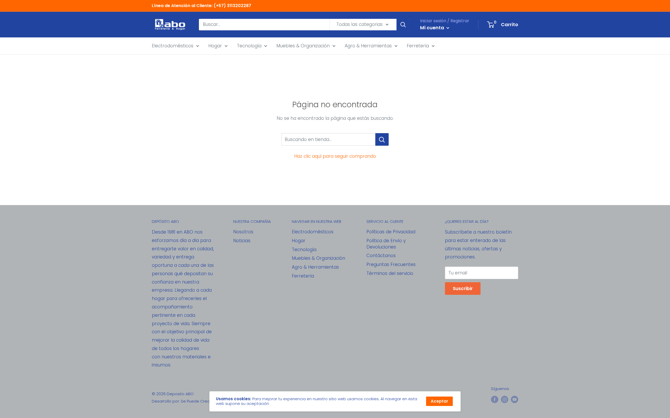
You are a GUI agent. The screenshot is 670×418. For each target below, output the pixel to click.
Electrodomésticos (172, 45)
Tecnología (249, 45)
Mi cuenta (432, 27)
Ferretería (418, 45)
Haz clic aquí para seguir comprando (335, 156)
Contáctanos (381, 255)
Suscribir (463, 288)
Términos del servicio (389, 273)
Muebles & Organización (303, 45)
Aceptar (439, 401)
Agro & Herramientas (368, 45)
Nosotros (243, 232)
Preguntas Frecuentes (391, 264)
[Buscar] (403, 24)
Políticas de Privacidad (390, 232)
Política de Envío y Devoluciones (386, 244)
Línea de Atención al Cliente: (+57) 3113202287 (201, 6)
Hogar (215, 45)
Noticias (241, 241)
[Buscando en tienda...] (382, 139)
